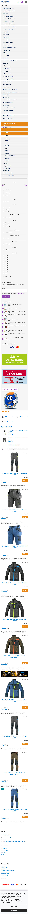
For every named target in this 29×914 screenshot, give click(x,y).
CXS (6, 201)
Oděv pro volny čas (7, 166)
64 (6, 273)
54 (6, 263)
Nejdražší (18, 449)
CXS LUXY (6, 148)
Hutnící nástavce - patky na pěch (10, 100)
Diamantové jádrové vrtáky (8, 24)
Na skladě (7, 190)
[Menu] (25, 2)
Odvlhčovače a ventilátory (8, 110)
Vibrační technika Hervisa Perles (10, 89)
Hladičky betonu (6, 87)
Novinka (7, 194)
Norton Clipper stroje (4, 875)
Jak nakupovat (3, 866)
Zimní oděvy (7, 160)
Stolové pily (5, 53)
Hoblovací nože (6, 37)
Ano (6, 238)
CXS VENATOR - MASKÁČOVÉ (9, 155)
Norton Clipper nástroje (5, 873)
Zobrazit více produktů (14, 445)
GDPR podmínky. (21, 293)
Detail (24, 480)
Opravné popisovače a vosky (9, 11)
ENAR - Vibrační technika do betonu (10, 92)
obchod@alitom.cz (6, 834)
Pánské (7, 244)
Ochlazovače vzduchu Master (9, 108)
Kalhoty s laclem (8, 142)
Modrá (7, 207)
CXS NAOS (6, 129)
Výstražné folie (6, 170)
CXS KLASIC (7, 153)
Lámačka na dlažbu (7, 84)
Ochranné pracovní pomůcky (9, 123)
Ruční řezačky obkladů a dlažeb (9, 47)
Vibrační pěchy (6, 97)
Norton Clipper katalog (8, 173)
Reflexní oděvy (7, 158)
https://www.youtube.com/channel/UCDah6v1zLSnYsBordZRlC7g (14, 841)
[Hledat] (18, 2)
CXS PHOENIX (7, 150)
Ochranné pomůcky (7, 165)
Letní (7, 250)
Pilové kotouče (6, 34)
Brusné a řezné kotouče (8, 16)
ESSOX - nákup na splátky (5, 872)
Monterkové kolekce (8, 127)
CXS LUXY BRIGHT (8, 152)
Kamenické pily (6, 55)
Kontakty (2, 854)
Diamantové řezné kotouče (9, 19)
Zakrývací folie (6, 121)
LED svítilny (5, 13)
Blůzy (6, 130)
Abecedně (23, 449)
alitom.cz (4, 839)
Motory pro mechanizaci (8, 102)
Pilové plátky (5, 32)
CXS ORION (7, 147)
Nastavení (14, 906)
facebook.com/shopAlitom (7, 837)
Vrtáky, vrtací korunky (7, 45)
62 (6, 271)
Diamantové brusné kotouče (9, 21)
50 (6, 259)
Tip (6, 196)
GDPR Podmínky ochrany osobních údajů (8, 870)
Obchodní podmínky (4, 850)
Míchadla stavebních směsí (8, 115)
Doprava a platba (4, 848)
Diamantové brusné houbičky (9, 26)
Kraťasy (6, 134)
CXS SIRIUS (7, 137)
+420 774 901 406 (6, 836)
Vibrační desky (6, 95)
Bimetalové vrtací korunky (8, 29)
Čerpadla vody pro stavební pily (9, 60)
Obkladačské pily (6, 50)
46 (6, 255)
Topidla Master (6, 105)
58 (6, 267)
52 (6, 261)
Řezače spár (5, 71)
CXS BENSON (7, 135)
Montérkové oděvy (8, 157)
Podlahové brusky (7, 74)
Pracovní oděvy (7, 125)
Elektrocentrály (6, 113)
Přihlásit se (6, 296)
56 (6, 265)
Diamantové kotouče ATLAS (9, 176)
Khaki (7, 211)
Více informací (7, 902)
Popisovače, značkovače (8, 8)
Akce (6, 192)
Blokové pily (5, 58)
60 (6, 269)
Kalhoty (6, 132)
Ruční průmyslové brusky (8, 76)
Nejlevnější (12, 449)
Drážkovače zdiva (6, 66)
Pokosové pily (6, 40)
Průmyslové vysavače (7, 81)
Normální (7, 217)
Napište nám (3, 869)
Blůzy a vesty (7, 138)
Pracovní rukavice (7, 168)
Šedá (7, 209)
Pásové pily (5, 63)
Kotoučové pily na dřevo (8, 42)
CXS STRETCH (7, 145)
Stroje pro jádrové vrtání (8, 79)
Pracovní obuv (6, 163)
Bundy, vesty (7, 161)
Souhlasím (14, 910)
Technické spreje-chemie (8, 118)
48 (6, 257)
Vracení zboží (3, 852)
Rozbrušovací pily (6, 68)
